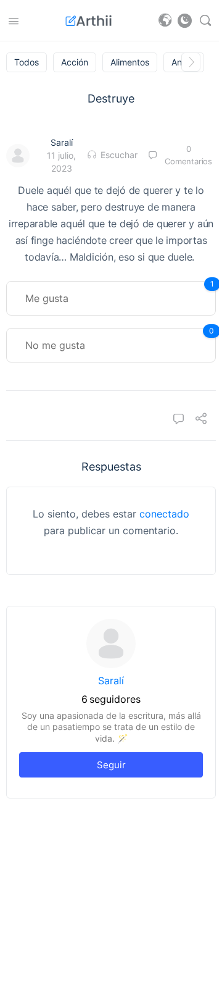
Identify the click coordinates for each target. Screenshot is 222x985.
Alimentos (129, 62)
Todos (26, 62)
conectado (164, 514)
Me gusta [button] (119, 292)
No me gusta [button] (119, 339)
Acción (74, 62)
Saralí (62, 142)
